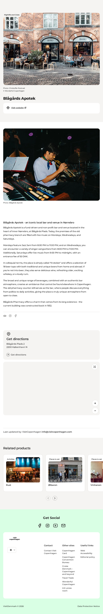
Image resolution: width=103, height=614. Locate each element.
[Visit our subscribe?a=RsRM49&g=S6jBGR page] (63, 525)
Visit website (17, 108)
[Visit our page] (47, 525)
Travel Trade (68, 578)
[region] (51, 388)
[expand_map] (95, 367)
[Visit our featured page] (55, 525)
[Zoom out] (95, 410)
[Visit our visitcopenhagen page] (39, 525)
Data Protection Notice (89, 606)
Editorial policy (87, 557)
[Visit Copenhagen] (15, 538)
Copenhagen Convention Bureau (68, 560)
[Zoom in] (95, 403)
